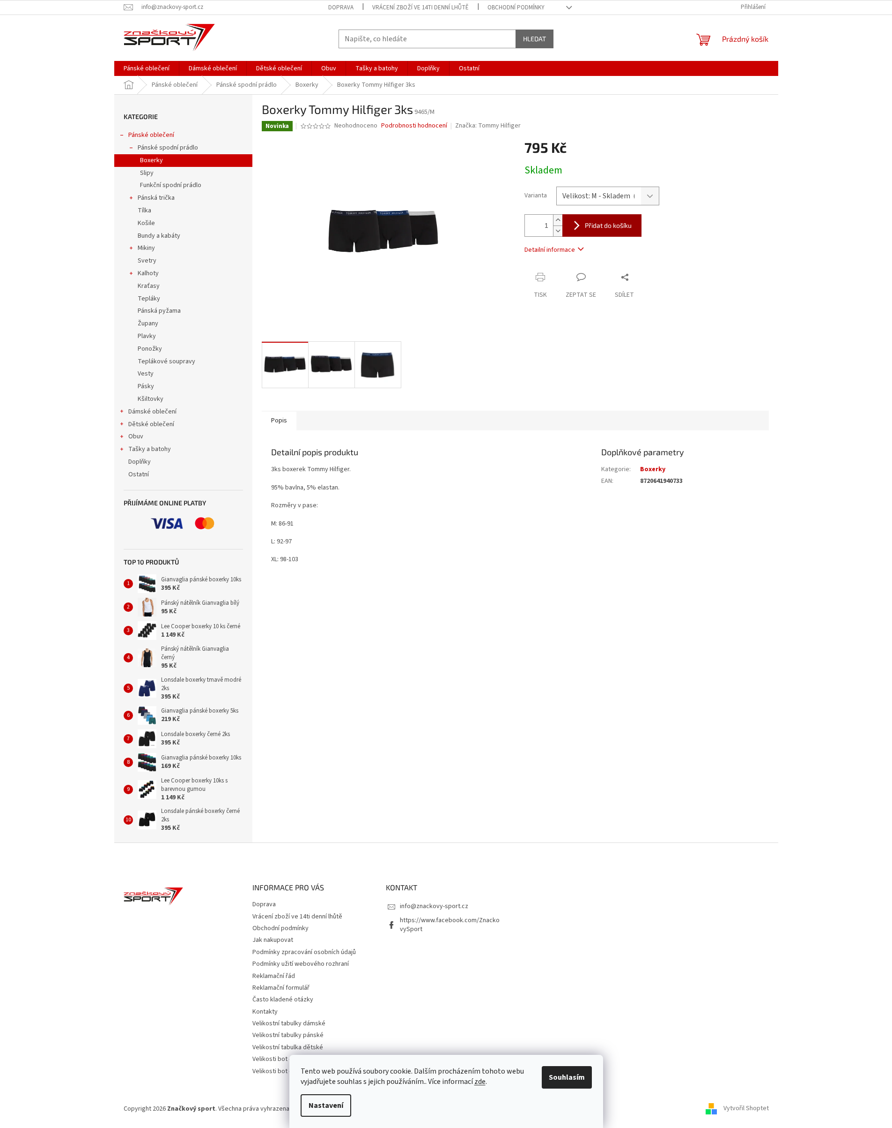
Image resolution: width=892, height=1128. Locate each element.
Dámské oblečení (152, 411)
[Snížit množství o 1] (557, 231)
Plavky (147, 336)
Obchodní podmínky (516, 7)
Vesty (146, 373)
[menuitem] (146, 68)
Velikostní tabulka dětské (287, 1047)
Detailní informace (549, 250)
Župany (148, 323)
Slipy (147, 173)
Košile (146, 223)
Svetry (147, 260)
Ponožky (150, 348)
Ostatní (138, 474)
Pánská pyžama (159, 311)
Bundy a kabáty (159, 236)
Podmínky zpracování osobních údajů (304, 952)
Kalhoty (148, 273)
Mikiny (146, 248)
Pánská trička (156, 198)
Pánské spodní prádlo (168, 147)
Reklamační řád (273, 976)
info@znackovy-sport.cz (434, 906)
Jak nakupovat (272, 940)
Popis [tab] (279, 420)
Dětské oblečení (151, 424)
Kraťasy (149, 286)
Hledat (534, 39)
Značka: (488, 125)
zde (480, 1081)
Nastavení (326, 1105)
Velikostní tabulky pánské (288, 1035)
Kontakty (265, 1011)
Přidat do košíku (608, 225)
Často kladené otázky (282, 999)
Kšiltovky (150, 399)
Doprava (341, 7)
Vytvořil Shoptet (746, 1108)
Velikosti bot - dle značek (287, 1071)
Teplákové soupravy (166, 361)
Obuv (135, 436)
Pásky (146, 386)
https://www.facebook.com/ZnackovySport (450, 925)
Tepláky (149, 298)
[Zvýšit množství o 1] (557, 220)
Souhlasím (567, 1077)
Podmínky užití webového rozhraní (300, 964)
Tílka (144, 210)
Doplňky (139, 461)
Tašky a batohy (149, 449)
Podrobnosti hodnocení (414, 125)
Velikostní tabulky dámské (288, 1023)
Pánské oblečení (151, 135)
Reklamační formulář (281, 988)
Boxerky (151, 160)
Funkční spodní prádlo (170, 185)
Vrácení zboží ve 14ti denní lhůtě (420, 7)
